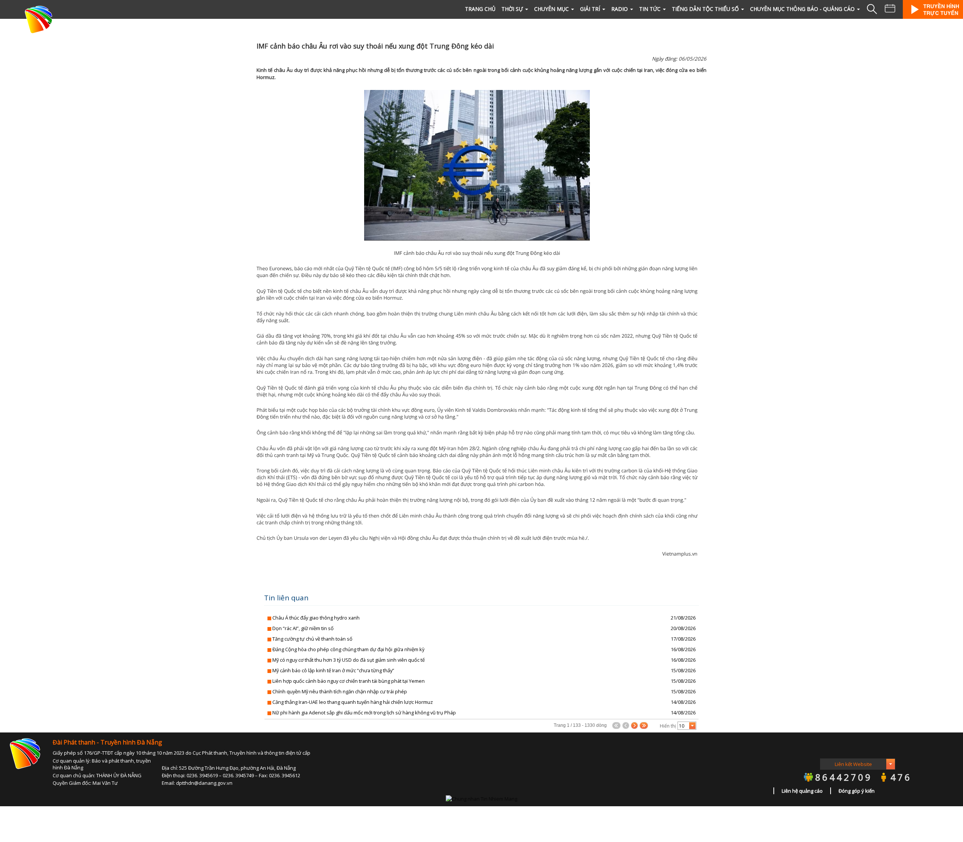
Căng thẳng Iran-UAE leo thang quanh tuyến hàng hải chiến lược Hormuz (352, 702)
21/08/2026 (683, 617)
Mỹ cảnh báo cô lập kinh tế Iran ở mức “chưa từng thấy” (333, 670)
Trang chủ (480, 8)
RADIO (619, 8)
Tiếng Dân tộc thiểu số (705, 8)
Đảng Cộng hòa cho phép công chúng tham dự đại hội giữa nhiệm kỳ (348, 649)
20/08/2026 (683, 628)
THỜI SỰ (512, 8)
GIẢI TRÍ (590, 8)
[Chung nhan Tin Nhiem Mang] (481, 798)
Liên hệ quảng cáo (802, 790)
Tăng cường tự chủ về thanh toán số (312, 638)
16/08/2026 (683, 649)
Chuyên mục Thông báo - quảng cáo (802, 8)
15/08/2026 (683, 670)
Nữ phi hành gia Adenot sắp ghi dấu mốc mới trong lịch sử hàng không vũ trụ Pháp (364, 712)
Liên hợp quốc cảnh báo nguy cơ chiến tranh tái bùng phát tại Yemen (348, 681)
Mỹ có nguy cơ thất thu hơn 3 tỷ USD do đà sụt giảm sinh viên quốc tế (348, 659)
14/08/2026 (683, 702)
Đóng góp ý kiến (856, 790)
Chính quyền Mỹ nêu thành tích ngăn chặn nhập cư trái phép (339, 691)
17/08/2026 (683, 638)
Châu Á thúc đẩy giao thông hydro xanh (316, 617)
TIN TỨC (650, 8)
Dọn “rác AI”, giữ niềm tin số (303, 628)
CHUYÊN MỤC (551, 8)
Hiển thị (668, 726)
